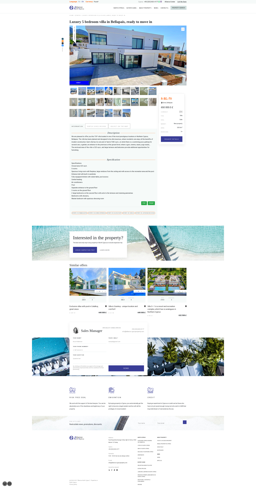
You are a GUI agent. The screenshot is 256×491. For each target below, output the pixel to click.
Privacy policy (73, 484)
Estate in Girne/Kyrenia (97, 213)
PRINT (151, 203)
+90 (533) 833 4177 (151, 2)
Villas (139, 458)
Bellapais (169, 102)
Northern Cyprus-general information (145, 441)
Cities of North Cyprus (144, 445)
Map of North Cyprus (143, 448)
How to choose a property (164, 440)
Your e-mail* (113, 338)
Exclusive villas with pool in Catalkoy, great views (84, 307)
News (156, 8)
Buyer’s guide (131, 8)
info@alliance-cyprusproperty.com (133, 331)
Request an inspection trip (145, 465)
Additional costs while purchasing (144, 480)
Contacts (164, 8)
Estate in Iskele (128, 213)
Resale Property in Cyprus (164, 443)
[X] (63, 43)
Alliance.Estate (170, 2)
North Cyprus (119, 8)
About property (145, 8)
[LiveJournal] (63, 39)
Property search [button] (178, 8)
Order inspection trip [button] (85, 250)
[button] (182, 29)
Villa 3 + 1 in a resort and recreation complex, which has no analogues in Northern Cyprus (162, 309)
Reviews (140, 484)
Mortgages (160, 450)
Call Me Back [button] (181, 2)
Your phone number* (80, 346)
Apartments (141, 455)
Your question (78, 355)
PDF (144, 203)
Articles (159, 460)
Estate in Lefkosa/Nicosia (145, 213)
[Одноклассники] (63, 41)
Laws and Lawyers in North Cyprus (147, 471)
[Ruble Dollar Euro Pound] (97, 1)
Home (72, 15)
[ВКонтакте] (63, 45)
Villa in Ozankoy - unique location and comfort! (123, 307)
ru (79, 2)
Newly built (160, 447)
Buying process (142, 468)
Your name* (77, 338)
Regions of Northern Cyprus (145, 451)
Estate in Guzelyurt (114, 213)
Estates (78, 15)
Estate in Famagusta (79, 213)
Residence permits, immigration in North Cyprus (147, 475)
